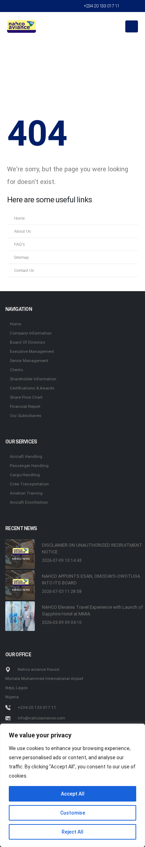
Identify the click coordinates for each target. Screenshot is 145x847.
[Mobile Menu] (131, 26)
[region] (72, 785)
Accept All (72, 794)
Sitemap (21, 257)
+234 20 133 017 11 (101, 5)
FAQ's (19, 244)
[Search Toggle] (130, 6)
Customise (72, 813)
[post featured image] (20, 554)
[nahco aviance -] (21, 26)
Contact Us (24, 270)
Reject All (72, 832)
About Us (22, 231)
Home (19, 218)
